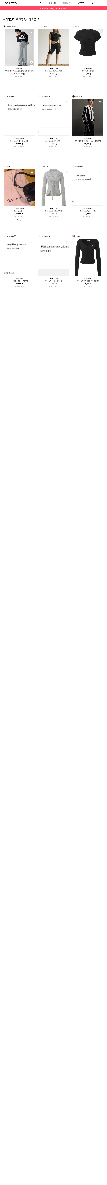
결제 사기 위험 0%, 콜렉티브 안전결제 (53, 8)
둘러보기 (52, 3)
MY (93, 3)
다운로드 (81, 3)
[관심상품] (32, 32)
